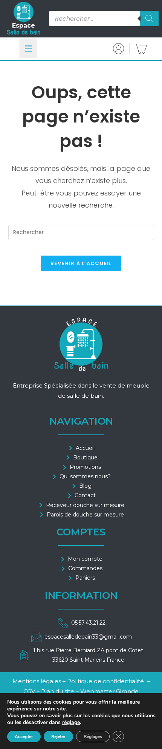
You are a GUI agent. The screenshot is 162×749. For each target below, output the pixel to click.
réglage (71, 722)
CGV (30, 691)
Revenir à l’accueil (81, 263)
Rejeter (58, 736)
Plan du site (57, 691)
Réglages (93, 736)
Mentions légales (36, 681)
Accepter (24, 736)
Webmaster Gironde (109, 691)
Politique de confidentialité (105, 681)
